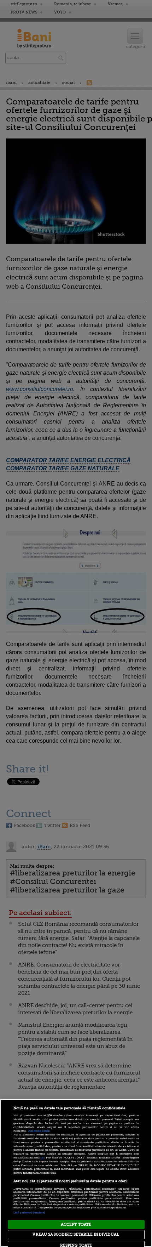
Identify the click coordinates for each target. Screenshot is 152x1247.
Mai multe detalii (38, 1130)
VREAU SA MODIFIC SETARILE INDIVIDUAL (76, 1234)
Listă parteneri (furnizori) (29, 1212)
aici (42, 1157)
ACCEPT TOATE (76, 1224)
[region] (76, 1173)
